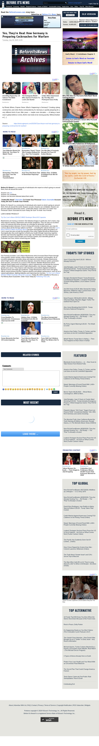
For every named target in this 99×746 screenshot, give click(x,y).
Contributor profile (19, 24)
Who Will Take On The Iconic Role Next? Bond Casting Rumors (79, 97)
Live (71, 6)
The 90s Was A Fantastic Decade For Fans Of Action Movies (50, 152)
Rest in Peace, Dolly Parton (73, 624)
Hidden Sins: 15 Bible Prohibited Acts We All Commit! (49, 174)
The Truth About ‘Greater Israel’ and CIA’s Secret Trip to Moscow (78, 555)
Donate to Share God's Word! (80, 63)
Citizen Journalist (47, 200)
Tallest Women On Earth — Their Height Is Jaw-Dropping (70, 470)
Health (22, 6)
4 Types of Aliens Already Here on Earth (77, 656)
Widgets (87, 705)
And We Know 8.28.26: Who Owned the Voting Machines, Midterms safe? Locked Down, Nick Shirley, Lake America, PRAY (80, 290)
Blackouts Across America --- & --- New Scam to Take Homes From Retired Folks (80, 363)
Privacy (40, 705)
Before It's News (17, 2)
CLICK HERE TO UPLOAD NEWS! (88, 25)
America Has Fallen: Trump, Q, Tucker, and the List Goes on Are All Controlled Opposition (80, 332)
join (11, 193)
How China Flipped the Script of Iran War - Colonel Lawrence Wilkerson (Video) (78, 548)
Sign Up (95, 3)
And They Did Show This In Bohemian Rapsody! (31, 173)
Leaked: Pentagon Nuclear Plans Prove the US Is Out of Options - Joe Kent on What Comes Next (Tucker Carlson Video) (80, 439)
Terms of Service (50, 705)
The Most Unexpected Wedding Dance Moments (50, 318)
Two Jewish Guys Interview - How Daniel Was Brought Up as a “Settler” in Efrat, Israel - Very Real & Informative (79, 639)
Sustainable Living (55, 6)
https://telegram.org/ (89, 193)
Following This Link (43, 276)
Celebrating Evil (69, 684)
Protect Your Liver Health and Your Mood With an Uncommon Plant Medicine (79, 662)
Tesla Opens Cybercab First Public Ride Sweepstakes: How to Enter (77, 677)
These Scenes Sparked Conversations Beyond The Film (78, 601)
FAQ (28, 705)
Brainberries (7, 148)
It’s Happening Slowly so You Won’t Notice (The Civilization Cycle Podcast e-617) (78, 631)
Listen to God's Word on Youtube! (80, 58)
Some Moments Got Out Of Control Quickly (10, 339)
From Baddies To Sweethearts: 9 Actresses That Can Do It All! (10, 319)
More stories (28, 24)
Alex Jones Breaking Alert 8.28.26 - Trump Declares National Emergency (78, 308)
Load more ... (30, 434)
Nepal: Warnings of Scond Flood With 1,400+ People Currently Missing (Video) (79, 385)
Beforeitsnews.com (17, 12)
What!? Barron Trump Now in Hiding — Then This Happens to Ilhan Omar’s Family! (79, 339)
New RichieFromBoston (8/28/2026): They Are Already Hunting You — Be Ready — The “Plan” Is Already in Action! (79, 316)
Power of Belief (42, 6)
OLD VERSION (89, 14)
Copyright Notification (64, 705)
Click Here (19, 200)
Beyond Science (31, 6)
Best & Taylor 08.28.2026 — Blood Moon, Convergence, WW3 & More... (78, 392)
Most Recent (89, 6)
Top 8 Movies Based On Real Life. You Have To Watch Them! (11, 152)
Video (76, 6)
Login (90, 3)
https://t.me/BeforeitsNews (73, 200)
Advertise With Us (20, 705)
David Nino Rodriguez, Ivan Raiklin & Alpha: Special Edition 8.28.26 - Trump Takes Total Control (79, 508)
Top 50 (82, 6)
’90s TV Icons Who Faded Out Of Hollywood (78, 144)
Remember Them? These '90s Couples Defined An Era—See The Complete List (31, 153)
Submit (80, 241)
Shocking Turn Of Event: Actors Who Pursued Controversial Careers (79, 120)
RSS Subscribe (78, 705)
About (11, 705)
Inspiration (65, 6)
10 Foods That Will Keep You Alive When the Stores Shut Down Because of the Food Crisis (79, 618)
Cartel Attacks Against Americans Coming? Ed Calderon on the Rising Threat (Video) (79, 378)
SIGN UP (70, 224)
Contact (34, 705)
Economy (16, 6)
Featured (9, 6)
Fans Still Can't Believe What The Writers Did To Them (50, 339)
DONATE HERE (70, 15)
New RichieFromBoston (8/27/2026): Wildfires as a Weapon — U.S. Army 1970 (79, 490)
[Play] (80, 40)
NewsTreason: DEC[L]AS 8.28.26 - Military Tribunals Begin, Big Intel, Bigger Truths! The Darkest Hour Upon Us (79, 299)
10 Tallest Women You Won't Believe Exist (78, 166)
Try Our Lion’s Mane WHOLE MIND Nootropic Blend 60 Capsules (23, 217)
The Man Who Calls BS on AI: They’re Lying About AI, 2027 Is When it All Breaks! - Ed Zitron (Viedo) (80, 563)
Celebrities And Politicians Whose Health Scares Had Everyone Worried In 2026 (87, 472)
